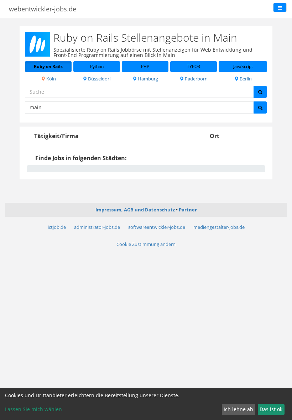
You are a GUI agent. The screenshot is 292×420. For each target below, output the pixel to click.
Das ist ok (271, 409)
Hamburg (147, 78)
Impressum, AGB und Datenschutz (135, 209)
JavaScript (243, 66)
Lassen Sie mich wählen (33, 409)
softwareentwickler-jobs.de (156, 227)
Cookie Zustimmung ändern (146, 244)
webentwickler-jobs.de (42, 9)
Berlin (245, 78)
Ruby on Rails (48, 66)
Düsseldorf (99, 78)
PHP (145, 66)
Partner (188, 209)
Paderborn (196, 78)
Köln (50, 78)
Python (97, 66)
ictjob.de (57, 227)
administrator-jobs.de (97, 227)
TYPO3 (193, 66)
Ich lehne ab (238, 409)
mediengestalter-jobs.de (219, 227)
